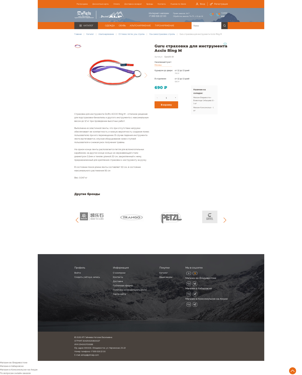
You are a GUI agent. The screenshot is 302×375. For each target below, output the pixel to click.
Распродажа (82, 4)
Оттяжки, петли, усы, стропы (132, 34)
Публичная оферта (122, 285)
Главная (78, 34)
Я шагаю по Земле (178, 4)
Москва (158, 65)
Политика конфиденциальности (130, 290)
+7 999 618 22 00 (157, 16)
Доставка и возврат (133, 4)
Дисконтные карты (100, 4)
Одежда (110, 25)
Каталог (88, 25)
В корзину (166, 105)
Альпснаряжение (140, 25)
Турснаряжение (164, 25)
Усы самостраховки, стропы (162, 34)
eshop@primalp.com (90, 355)
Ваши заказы (165, 277)
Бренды (150, 4)
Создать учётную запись (87, 277)
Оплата (116, 4)
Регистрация (221, 4)
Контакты (162, 4)
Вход (202, 4)
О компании (119, 273)
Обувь (122, 25)
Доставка (118, 281)
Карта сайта (119, 294)
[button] (224, 220)
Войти (77, 273)
